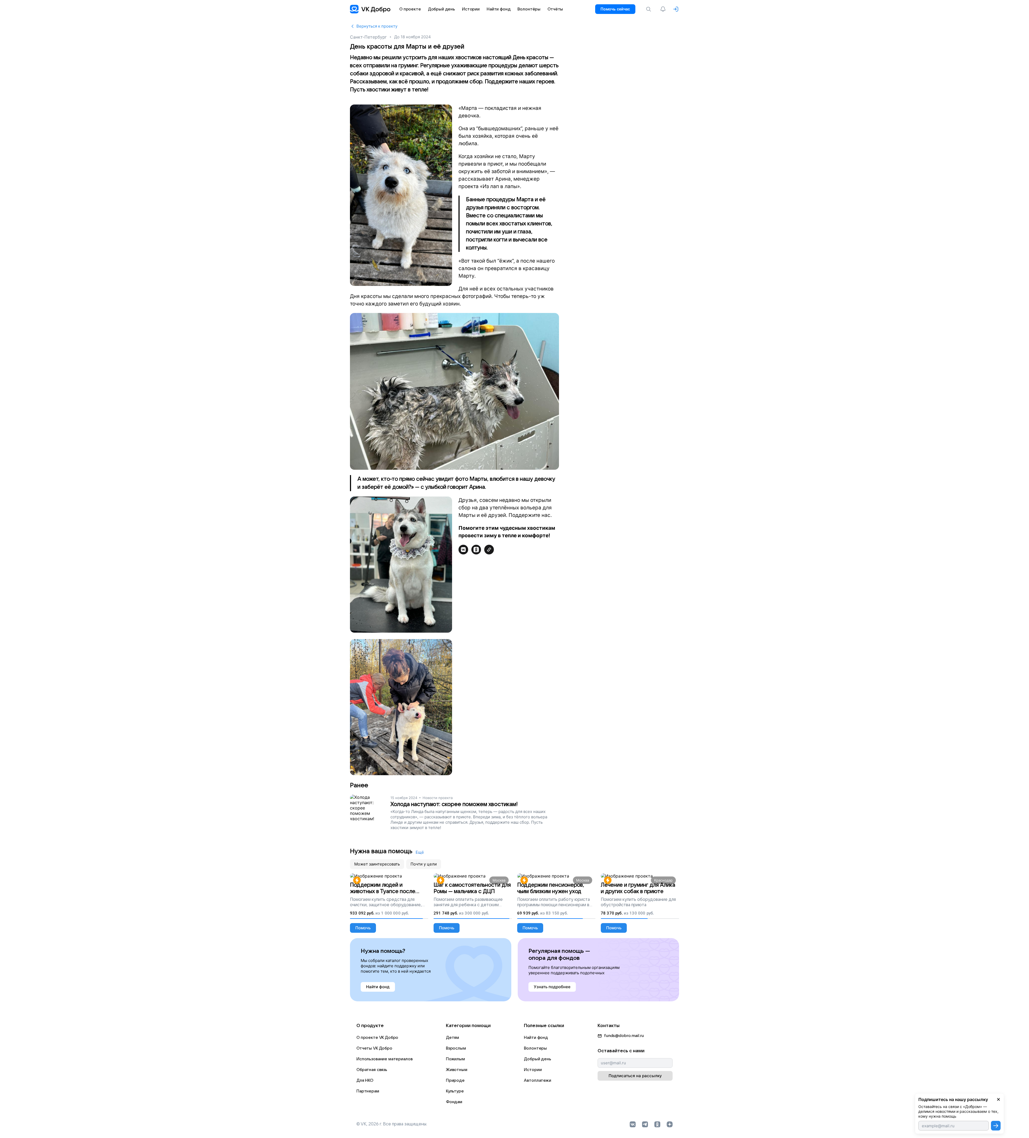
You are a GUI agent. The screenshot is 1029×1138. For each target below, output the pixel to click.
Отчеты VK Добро (374, 1048)
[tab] (377, 864)
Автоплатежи (537, 1080)
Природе (455, 1080)
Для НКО (364, 1080)
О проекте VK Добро (377, 1037)
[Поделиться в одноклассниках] (476, 549)
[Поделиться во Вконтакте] (463, 549)
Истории (533, 1070)
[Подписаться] (996, 1125)
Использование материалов (384, 1059)
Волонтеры (535, 1048)
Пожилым (455, 1059)
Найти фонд (536, 1037)
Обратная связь (371, 1070)
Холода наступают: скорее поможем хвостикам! (454, 804)
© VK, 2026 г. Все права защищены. (391, 1124)
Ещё (420, 852)
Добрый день (537, 1059)
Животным (456, 1070)
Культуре (455, 1091)
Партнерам (367, 1091)
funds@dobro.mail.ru (624, 1035)
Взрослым (456, 1048)
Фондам (454, 1102)
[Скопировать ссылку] (489, 549)
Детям (452, 1037)
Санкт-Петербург (368, 37)
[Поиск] (649, 9)
